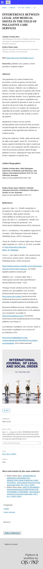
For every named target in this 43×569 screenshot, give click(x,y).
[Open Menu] (2, 2)
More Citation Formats (12, 443)
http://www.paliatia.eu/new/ (13, 316)
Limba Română (9, 512)
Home (4, 8)
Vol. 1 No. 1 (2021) (24, 8)
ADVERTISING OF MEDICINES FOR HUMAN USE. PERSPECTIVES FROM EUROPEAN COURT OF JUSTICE (22, 479)
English (6, 509)
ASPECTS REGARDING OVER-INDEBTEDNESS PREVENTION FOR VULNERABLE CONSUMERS (23, 489)
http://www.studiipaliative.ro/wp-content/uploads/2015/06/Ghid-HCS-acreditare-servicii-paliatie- (20, 340)
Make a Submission (12, 533)
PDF (7, 411)
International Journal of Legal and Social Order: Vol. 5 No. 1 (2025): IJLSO (23, 494)
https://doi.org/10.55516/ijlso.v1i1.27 (20, 58)
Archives (12, 8)
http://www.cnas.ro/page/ (12, 296)
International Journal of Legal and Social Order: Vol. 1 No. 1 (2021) (23, 483)
